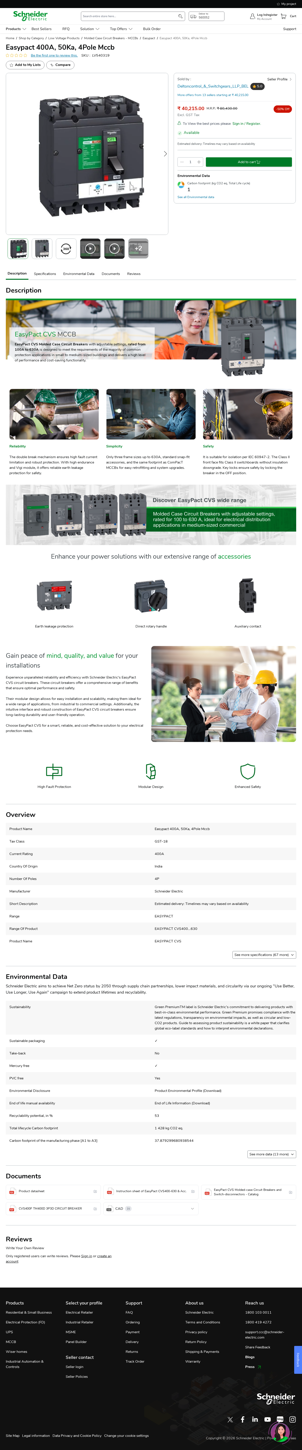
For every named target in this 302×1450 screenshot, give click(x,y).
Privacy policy (196, 1332)
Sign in (86, 1256)
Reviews (134, 273)
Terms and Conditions (202, 1322)
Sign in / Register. (246, 123)
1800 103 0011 (258, 1312)
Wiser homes (16, 1351)
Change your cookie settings (126, 1435)
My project (288, 4)
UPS (9, 1332)
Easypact (149, 38)
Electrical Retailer (79, 1312)
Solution (87, 29)
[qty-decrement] (182, 162)
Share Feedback (257, 1347)
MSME (71, 1332)
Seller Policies (77, 1376)
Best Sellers (42, 29)
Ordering (133, 1322)
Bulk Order (152, 29)
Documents (111, 273)
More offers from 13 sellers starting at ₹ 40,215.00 (212, 95)
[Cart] (283, 16)
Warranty (192, 1361)
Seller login (74, 1366)
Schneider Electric (199, 1312)
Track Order (135, 1361)
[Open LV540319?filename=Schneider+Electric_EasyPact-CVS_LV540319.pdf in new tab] (95, 1191)
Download (212, 1090)
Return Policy (196, 1341)
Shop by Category (31, 38)
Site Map (12, 1435)
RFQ (66, 29)
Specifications (45, 273)
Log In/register (267, 15)
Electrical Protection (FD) (25, 1322)
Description (17, 273)
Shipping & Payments (202, 1351)
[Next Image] (165, 153)
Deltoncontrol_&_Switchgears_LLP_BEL (213, 86)
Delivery (132, 1341)
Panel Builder (76, 1341)
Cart (293, 16)
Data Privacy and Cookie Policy (77, 1435)
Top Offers (118, 29)
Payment (132, 1332)
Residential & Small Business (29, 1312)
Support (289, 29)
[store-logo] (30, 16)
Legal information (36, 1435)
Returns (132, 1351)
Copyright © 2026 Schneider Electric (235, 1438)
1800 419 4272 (258, 1322)
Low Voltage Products (64, 38)
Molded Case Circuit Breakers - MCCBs (111, 38)
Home (10, 38)
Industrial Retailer (79, 1322)
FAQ (129, 1312)
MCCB (11, 1341)
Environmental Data (78, 273)
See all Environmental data (195, 197)
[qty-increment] (199, 162)
